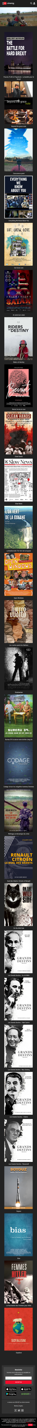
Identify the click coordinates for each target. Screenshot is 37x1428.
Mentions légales (18, 1406)
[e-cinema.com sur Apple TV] (26, 1389)
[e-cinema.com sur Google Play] (11, 1394)
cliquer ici (28, 1422)
